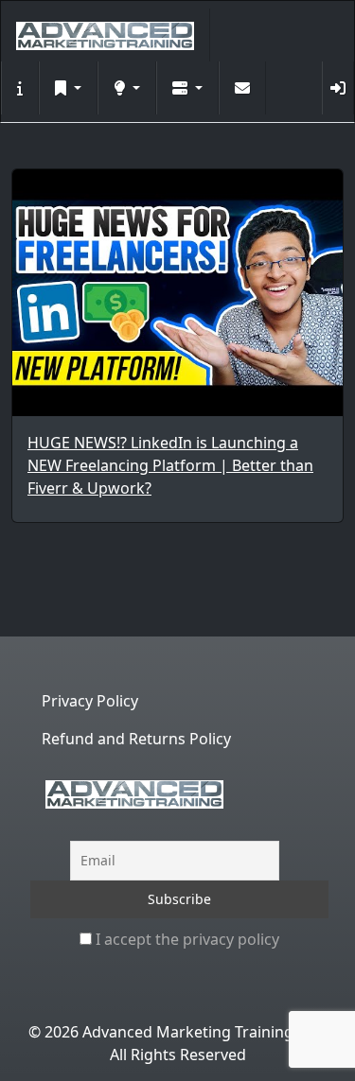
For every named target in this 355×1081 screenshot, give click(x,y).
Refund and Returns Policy (136, 738)
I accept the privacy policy (185, 939)
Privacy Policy (90, 700)
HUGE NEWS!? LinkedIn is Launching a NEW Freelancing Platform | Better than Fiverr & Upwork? (170, 465)
